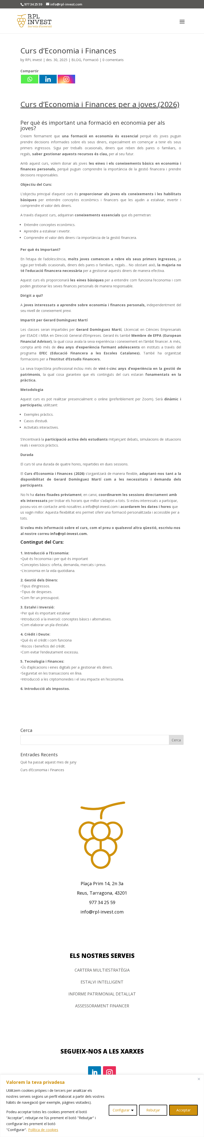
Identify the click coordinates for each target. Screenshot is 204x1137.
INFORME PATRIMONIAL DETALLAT (102, 994)
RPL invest (33, 59)
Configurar (121, 1110)
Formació (91, 59)
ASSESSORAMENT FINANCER (102, 1006)
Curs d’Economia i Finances (42, 769)
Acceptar (183, 1110)
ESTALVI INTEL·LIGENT (102, 982)
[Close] (199, 1079)
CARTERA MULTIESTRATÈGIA (102, 970)
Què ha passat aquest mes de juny (48, 762)
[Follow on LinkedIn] (94, 1072)
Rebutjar (153, 1110)
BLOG (76, 59)
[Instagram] (66, 79)
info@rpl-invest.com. (69, 533)
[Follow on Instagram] (109, 1072)
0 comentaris (113, 59)
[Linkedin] (48, 79)
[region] (102, 1106)
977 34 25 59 (33, 4)
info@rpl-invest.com (102, 506)
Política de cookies (43, 1129)
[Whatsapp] (29, 79)
